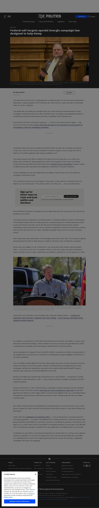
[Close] (35, 474)
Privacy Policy (8, 497)
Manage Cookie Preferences (19, 501)
